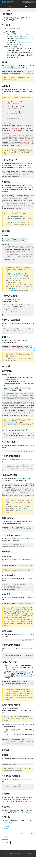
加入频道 (11, 665)
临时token (15, 290)
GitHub (6, 826)
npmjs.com (21, 34)
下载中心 (27, 6)
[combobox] (28, 2)
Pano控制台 (11, 78)
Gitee (6, 828)
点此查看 (27, 812)
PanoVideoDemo (7, 801)
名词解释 (14, 274)
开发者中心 (9, 6)
